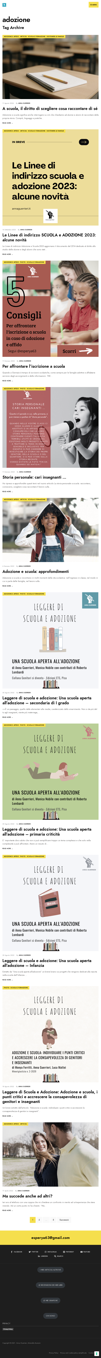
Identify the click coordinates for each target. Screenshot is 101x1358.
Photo (22, 262)
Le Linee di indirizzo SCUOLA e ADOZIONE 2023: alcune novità (49, 237)
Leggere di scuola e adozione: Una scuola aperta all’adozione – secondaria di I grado (46, 700)
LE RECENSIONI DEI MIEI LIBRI (50, 1285)
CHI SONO (50, 1315)
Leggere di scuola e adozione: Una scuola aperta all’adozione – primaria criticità (46, 831)
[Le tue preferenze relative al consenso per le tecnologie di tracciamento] (96, 1353)
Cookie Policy (93, 1353)
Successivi (64, 1219)
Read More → (7, 123)
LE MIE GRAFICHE (50, 1300)
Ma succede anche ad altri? (27, 1196)
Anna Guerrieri (24, 103)
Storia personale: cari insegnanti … (34, 477)
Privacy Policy (8, 1329)
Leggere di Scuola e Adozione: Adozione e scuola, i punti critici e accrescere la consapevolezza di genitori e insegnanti (50, 1096)
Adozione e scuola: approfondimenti (35, 571)
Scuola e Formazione (36, 36)
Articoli (23, 36)
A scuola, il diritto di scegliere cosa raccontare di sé (50, 108)
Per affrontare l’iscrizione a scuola (33, 366)
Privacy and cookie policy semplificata (73, 1353)
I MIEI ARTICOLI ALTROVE (50, 1269)
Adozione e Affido (11, 36)
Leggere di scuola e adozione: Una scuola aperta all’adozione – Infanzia (46, 963)
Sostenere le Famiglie (55, 36)
